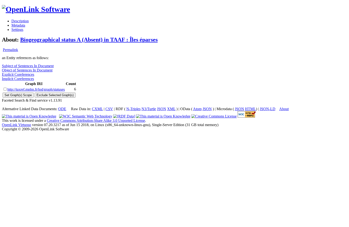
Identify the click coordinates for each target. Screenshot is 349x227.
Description (20, 21)
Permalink (10, 50)
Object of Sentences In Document (27, 70)
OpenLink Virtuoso (16, 125)
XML (171, 109)
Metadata (18, 25)
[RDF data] (124, 116)
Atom (197, 109)
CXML (97, 109)
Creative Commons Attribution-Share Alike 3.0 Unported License (96, 120)
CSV (109, 109)
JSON (161, 109)
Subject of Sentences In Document (28, 66)
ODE (62, 109)
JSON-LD (267, 109)
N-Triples (133, 109)
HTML (250, 109)
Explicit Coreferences (18, 74)
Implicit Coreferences (18, 79)
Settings (17, 30)
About (284, 109)
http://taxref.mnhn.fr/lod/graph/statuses (36, 89)
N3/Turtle (148, 109)
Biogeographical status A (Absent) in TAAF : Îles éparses (89, 40)
